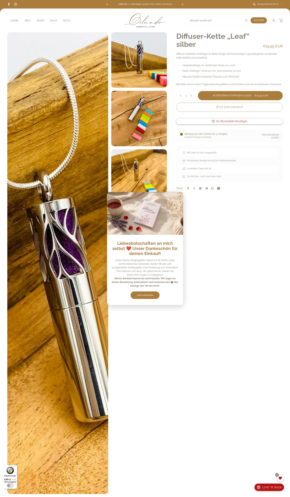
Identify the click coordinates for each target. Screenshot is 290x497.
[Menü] (15, 467)
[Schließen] (178, 196)
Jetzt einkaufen (145, 295)
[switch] (10, 485)
